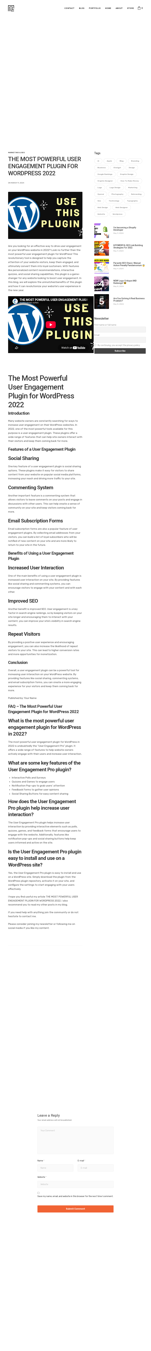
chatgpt (117, 168)
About (119, 8)
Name (40, 1160)
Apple (109, 161)
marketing (132, 188)
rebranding (136, 194)
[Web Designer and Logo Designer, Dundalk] (11, 8)
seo (99, 201)
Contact (69, 8)
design (132, 168)
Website (41, 1177)
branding (135, 161)
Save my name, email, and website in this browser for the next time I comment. (75, 1196)
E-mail (81, 1160)
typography (132, 201)
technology (114, 201)
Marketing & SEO (16, 152)
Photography (117, 194)
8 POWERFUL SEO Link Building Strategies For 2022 (128, 246)
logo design (115, 188)
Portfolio (95, 8)
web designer (121, 207)
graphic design (126, 174)
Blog (82, 8)
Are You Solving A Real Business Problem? (129, 299)
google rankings (104, 174)
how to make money (129, 181)
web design (102, 207)
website (101, 214)
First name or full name (105, 325)
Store (130, 8)
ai (98, 161)
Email (96, 335)
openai (100, 194)
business (101, 168)
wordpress (117, 214)
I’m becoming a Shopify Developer (124, 229)
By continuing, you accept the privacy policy (118, 345)
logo (99, 188)
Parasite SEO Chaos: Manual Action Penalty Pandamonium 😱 (129, 264)
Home (108, 8)
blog (121, 161)
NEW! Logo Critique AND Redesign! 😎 (125, 282)
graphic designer (105, 181)
